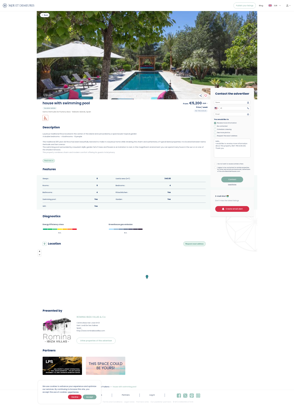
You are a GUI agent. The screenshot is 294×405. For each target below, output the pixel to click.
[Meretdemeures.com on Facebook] (179, 395)
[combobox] (216, 108)
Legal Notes (73, 392)
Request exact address (194, 244)
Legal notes (129, 402)
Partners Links (142, 402)
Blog (261, 5)
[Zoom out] (39, 254)
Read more (48, 160)
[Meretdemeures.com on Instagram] (198, 395)
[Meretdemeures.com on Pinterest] (192, 395)
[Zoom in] (39, 251)
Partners (126, 395)
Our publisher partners (161, 402)
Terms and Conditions (112, 402)
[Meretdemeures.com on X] (185, 395)
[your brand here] (62, 366)
